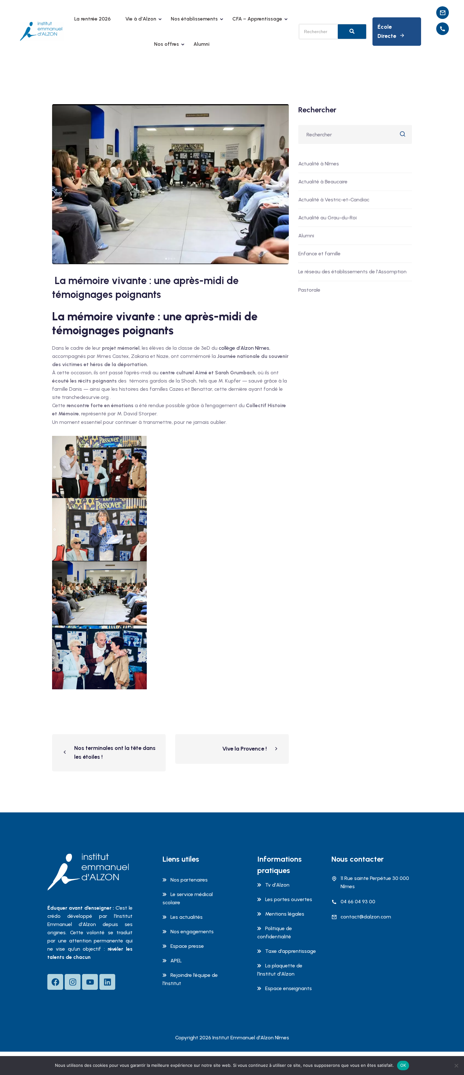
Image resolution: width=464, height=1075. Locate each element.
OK (403, 1065)
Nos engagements (192, 932)
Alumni (201, 44)
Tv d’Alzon (277, 885)
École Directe (387, 31)
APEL (176, 961)
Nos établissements (194, 19)
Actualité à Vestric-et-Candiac (333, 200)
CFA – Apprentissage (257, 19)
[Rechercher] (352, 31)
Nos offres (166, 44)
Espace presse (187, 946)
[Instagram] (72, 982)
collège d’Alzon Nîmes (243, 348)
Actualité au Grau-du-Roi (327, 218)
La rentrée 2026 (92, 19)
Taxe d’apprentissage (290, 951)
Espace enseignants (288, 988)
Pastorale (309, 290)
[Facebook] (55, 982)
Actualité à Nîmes (318, 164)
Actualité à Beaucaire (323, 182)
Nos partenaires (189, 880)
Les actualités (186, 917)
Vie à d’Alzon (140, 19)
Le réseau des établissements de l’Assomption (352, 272)
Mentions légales (284, 914)
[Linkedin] (107, 982)
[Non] (456, 1065)
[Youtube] (90, 982)
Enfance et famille (319, 254)
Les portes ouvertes (288, 899)
